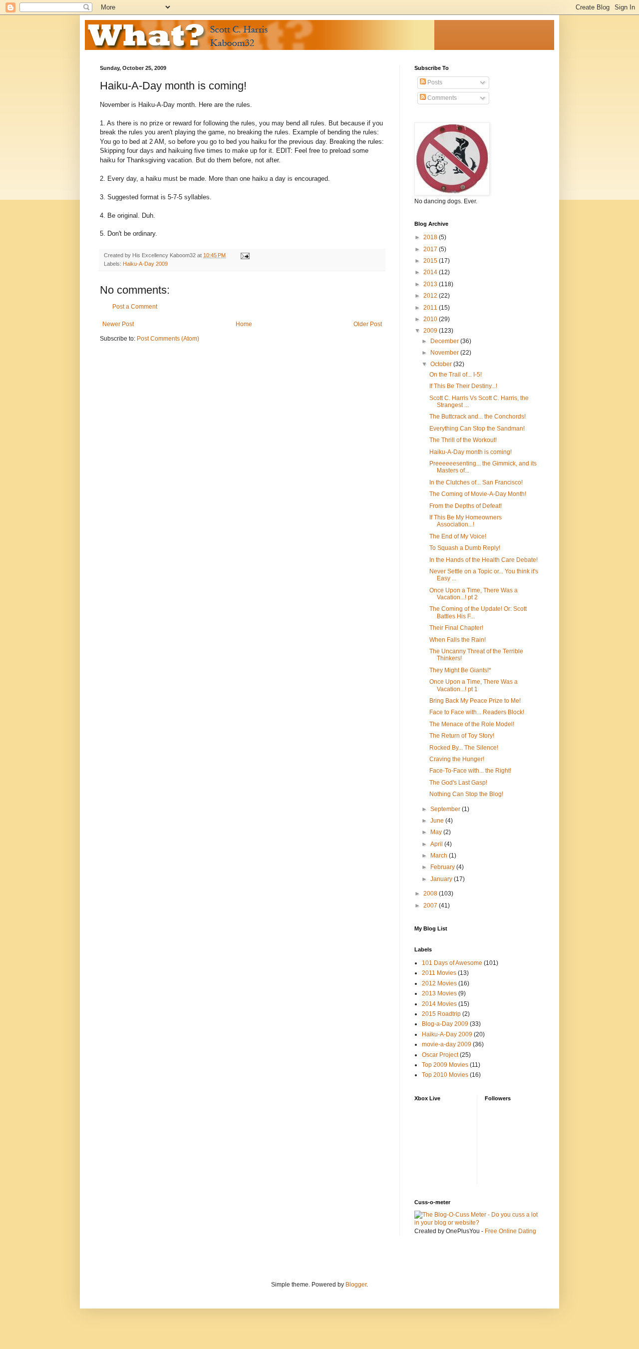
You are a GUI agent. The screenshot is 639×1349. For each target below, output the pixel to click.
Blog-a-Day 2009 (445, 1023)
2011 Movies (439, 972)
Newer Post (118, 324)
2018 (431, 237)
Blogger (355, 1284)
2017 (431, 249)
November (445, 352)
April (437, 844)
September (446, 809)
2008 (431, 893)
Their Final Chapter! (456, 627)
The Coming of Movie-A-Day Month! (477, 493)
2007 (431, 905)
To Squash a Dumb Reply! (464, 547)
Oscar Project (440, 1054)
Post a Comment (134, 306)
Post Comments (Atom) (168, 338)
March (439, 855)
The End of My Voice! (457, 536)
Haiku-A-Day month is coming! (470, 452)
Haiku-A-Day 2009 (145, 264)
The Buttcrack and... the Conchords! (477, 416)
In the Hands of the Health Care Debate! (483, 559)
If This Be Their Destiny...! (463, 386)
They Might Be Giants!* (460, 670)
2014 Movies (439, 1003)
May (436, 832)
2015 (431, 260)
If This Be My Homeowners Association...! (465, 521)
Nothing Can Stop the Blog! (466, 794)
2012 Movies (439, 983)
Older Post (367, 324)
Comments (441, 97)
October (441, 364)
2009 (431, 330)
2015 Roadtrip (441, 1013)
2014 (431, 272)
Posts (434, 82)
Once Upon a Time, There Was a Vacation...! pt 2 (473, 594)
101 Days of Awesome (452, 962)
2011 (431, 307)
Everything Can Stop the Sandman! (477, 428)
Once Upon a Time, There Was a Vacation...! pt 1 (473, 685)
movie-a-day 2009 (446, 1044)
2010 (431, 319)
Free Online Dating (510, 1231)
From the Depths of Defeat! (465, 505)
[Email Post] (244, 255)
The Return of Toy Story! (461, 735)
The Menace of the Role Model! (471, 724)
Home (244, 324)
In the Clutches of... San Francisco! (476, 482)
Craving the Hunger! (456, 759)
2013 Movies (439, 993)
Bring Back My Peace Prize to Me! (475, 700)
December (445, 341)
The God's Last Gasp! (458, 782)
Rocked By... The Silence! (463, 747)
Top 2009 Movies (445, 1064)
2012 (431, 295)
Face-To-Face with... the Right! (470, 770)
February (443, 867)
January (442, 879)
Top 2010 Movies (445, 1074)
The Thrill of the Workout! (463, 440)
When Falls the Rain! (457, 639)
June (437, 820)
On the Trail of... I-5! (455, 374)
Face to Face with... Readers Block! (476, 712)
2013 (431, 284)
